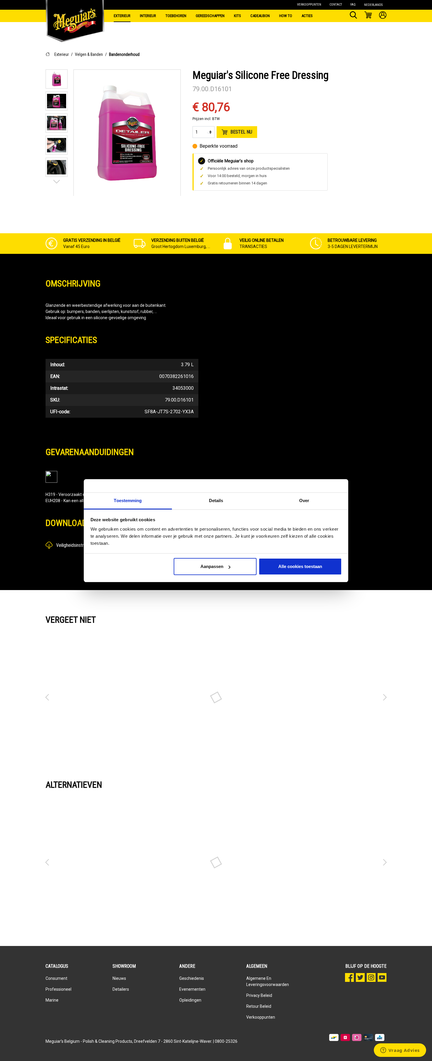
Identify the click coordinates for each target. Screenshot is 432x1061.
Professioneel (58, 989)
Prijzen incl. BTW (206, 119)
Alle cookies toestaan (300, 566)
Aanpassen (211, 566)
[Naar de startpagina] (75, 14)
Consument (56, 978)
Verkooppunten (260, 1017)
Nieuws (119, 978)
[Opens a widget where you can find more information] (400, 1050)
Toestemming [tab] (128, 500)
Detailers (121, 989)
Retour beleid (258, 1006)
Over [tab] (304, 500)
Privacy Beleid (259, 995)
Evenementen (192, 989)
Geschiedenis (191, 978)
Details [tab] (216, 500)
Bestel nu (241, 132)
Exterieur (61, 54)
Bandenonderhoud (124, 54)
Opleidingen (190, 1000)
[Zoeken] (353, 15)
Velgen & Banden (89, 54)
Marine (52, 1000)
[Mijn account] (382, 15)
